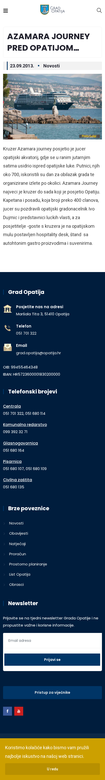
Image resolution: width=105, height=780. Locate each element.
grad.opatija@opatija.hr (38, 353)
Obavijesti (18, 533)
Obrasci (16, 584)
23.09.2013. (22, 65)
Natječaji (17, 543)
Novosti (51, 65)
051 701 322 (26, 333)
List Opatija (19, 574)
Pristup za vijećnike (52, 692)
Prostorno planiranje (28, 564)
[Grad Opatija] (52, 10)
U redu (52, 769)
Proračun (17, 554)
